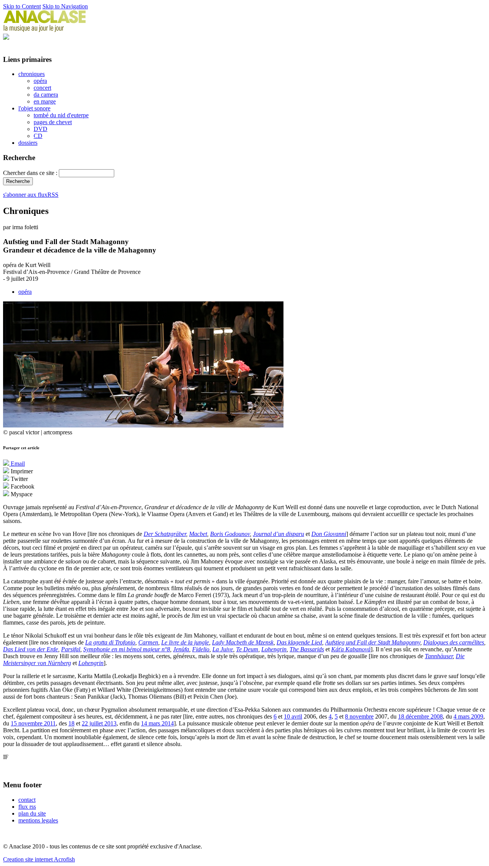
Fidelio (200, 649)
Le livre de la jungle (185, 642)
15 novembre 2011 (33, 723)
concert (42, 87)
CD (38, 136)
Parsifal (70, 649)
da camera (46, 94)
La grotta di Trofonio (110, 642)
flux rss (27, 806)
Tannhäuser (439, 656)
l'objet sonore (34, 108)
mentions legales (38, 820)
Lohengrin (274, 649)
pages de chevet (53, 122)
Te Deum (247, 649)
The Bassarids (307, 649)
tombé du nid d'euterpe (61, 115)
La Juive (222, 649)
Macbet (198, 534)
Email (17, 463)
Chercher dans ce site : (31, 173)
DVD (40, 129)
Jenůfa (181, 649)
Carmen (148, 642)
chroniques (31, 74)
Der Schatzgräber (165, 534)
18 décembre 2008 (420, 716)
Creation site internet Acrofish (39, 859)
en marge (45, 101)
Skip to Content (22, 6)
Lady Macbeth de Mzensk (243, 642)
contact (27, 799)
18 (71, 723)
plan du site (32, 813)
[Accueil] (44, 30)
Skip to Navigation (65, 6)
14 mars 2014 (157, 723)
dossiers (27, 142)
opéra (40, 81)
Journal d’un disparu (278, 534)
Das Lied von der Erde (30, 649)
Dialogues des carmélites (453, 642)
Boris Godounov (230, 534)
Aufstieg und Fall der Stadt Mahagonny (372, 642)
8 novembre (359, 716)
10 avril (293, 716)
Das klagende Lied (299, 642)
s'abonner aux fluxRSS (30, 194)
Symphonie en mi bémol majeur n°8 (126, 649)
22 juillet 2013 (99, 723)
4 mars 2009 (468, 716)
